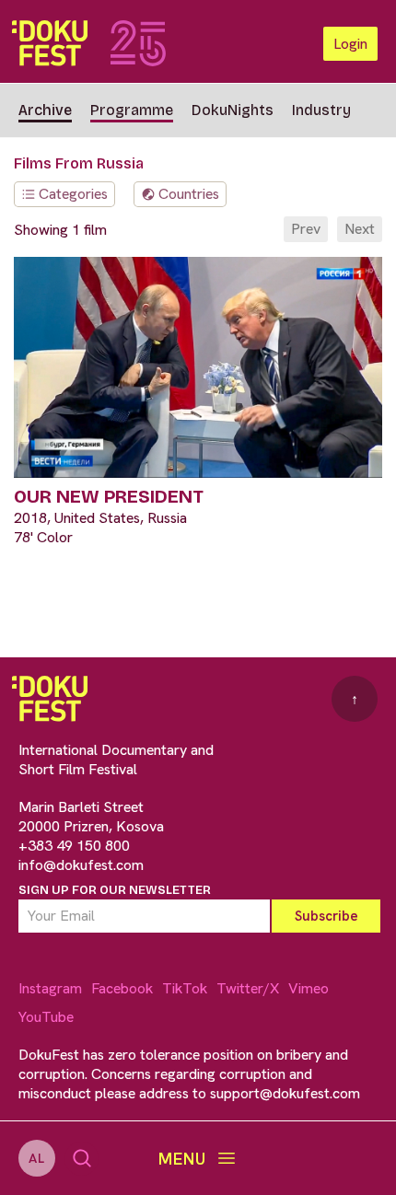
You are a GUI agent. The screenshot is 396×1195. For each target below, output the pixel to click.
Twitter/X (247, 988)
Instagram (50, 988)
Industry (321, 110)
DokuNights (233, 110)
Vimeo (308, 988)
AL (37, 1158)
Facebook (122, 988)
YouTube (46, 1017)
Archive (45, 110)
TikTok (184, 988)
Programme (131, 110)
